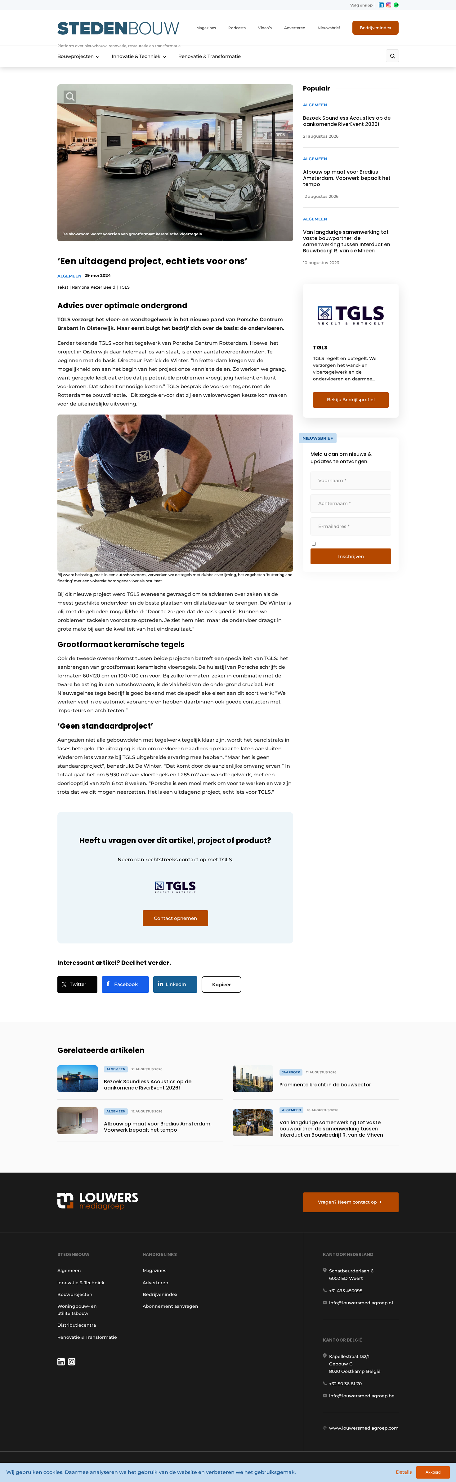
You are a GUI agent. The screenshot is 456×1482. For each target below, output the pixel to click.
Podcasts (237, 27)
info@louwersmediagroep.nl (361, 1303)
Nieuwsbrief (329, 27)
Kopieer (221, 984)
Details (404, 1472)
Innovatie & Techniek (136, 56)
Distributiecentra (76, 1325)
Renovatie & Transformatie (209, 56)
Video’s (265, 27)
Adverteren (294, 27)
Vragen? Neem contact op (347, 1202)
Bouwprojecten (75, 56)
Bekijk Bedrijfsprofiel (351, 399)
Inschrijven (351, 556)
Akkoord (433, 1472)
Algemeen (69, 275)
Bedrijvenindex (375, 27)
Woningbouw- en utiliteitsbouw (77, 1309)
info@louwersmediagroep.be (362, 1396)
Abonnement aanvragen (170, 1306)
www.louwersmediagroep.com (364, 1428)
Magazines (206, 27)
